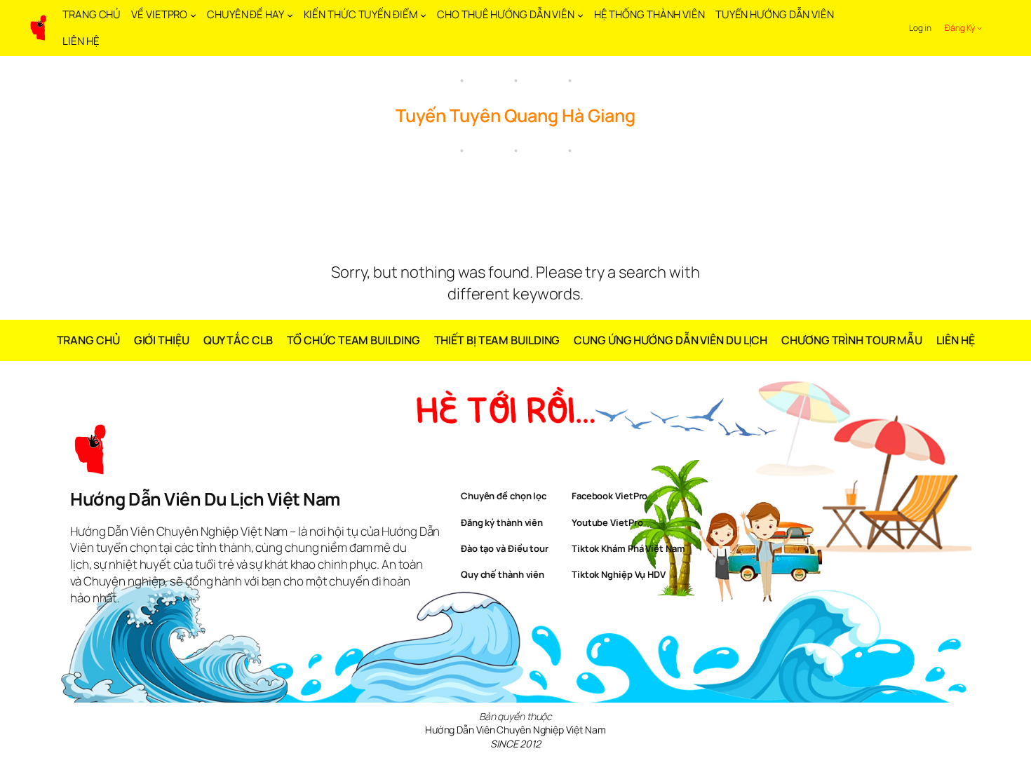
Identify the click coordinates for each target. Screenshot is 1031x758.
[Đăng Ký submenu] (979, 27)
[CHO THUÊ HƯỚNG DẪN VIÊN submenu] (580, 15)
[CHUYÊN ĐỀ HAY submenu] (290, 15)
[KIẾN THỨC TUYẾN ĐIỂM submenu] (423, 15)
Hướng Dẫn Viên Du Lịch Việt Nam (205, 499)
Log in (920, 28)
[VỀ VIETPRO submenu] (193, 15)
